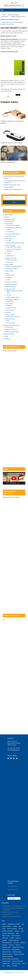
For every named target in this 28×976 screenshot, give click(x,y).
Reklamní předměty (13, 15)
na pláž (12, 938)
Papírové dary (9, 271)
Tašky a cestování (10, 289)
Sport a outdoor (11, 323)
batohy (4, 924)
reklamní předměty (7, 956)
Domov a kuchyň (10, 245)
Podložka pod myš (12, 260)
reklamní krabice (17, 952)
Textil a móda (10, 24)
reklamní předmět (19, 954)
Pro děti (9, 240)
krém (22, 931)
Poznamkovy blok (7, 942)
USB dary (8, 312)
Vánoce (6, 336)
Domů (4, 15)
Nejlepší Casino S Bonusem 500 (13, 189)
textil (3, 966)
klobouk (17, 931)
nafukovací (5, 938)
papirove (18, 938)
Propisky (9, 277)
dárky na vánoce (6, 926)
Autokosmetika (9, 221)
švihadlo (14, 966)
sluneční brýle (6, 963)
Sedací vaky (10, 262)
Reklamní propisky (10, 286)
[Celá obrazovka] (23, 483)
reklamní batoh (6, 947)
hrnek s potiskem (12, 928)
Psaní (6, 273)
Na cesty (9, 295)
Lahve (8, 253)
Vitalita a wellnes (10, 315)
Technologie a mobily (11, 299)
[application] (14, 478)
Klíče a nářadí (9, 264)
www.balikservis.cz (13, 886)
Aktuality (6, 217)
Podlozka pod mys (14, 940)
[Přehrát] (5, 483)
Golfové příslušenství (11, 329)
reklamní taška (6, 961)
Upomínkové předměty (13, 234)
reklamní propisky (7, 954)
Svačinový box (11, 256)
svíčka (24, 963)
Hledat (14, 202)
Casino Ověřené (8, 187)
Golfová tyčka (9, 327)
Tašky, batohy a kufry (13, 297)
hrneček (21, 928)
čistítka (9, 966)
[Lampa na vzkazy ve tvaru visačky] (14, 133)
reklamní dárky (15, 949)
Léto (8, 320)
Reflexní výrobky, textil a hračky (15, 243)
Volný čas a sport (10, 319)
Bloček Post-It (11, 275)
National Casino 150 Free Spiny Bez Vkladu (15, 906)
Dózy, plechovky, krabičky (14, 247)
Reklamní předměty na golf (11, 325)
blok (23, 924)
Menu (2, 10)
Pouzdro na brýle (11, 308)
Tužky (8, 279)
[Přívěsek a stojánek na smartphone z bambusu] (14, 112)
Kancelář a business (11, 258)
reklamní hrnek (6, 952)
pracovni (16, 942)
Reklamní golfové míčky (12, 332)
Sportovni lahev (16, 963)
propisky (11, 945)
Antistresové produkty (13, 225)
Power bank (10, 301)
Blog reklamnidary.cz (14, 4)
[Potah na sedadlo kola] (14, 153)
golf (20, 926)
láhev (17, 933)
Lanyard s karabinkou (8, 933)
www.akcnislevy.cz (12, 889)
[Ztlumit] (21, 483)
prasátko (22, 942)
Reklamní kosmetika (11, 284)
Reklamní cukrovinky (11, 282)
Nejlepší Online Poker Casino (12, 185)
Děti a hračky (13, 22)
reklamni (17, 945)
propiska (4, 945)
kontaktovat (8, 91)
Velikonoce (7, 339)
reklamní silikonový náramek (10, 959)
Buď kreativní (5, 16)
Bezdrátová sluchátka (14, 924)
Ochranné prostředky (11, 268)
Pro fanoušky (10, 232)
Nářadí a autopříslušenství (14, 266)
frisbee (15, 926)
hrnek (3, 928)
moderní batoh (16, 935)
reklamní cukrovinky (18, 947)
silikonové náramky (17, 961)
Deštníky (9, 305)
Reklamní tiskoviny (9, 334)
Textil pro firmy (9, 310)
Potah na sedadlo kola (8, 162)
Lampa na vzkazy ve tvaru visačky (11, 143)
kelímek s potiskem (7, 931)
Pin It (8, 97)
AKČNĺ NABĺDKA (8, 215)
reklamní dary (6, 949)
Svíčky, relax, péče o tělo (13, 316)
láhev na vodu (6, 935)
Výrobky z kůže (11, 236)
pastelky (4, 940)
